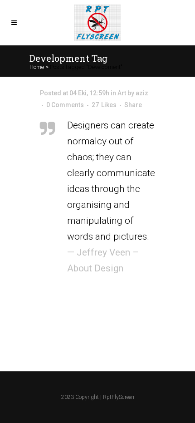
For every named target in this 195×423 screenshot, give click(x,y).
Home (36, 67)
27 (104, 105)
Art (121, 93)
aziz (142, 93)
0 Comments (65, 104)
